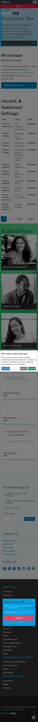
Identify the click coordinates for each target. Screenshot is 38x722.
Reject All (23, 368)
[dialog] (19, 361)
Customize (5, 368)
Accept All (31, 368)
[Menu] (35, 2)
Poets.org (5, 2)
